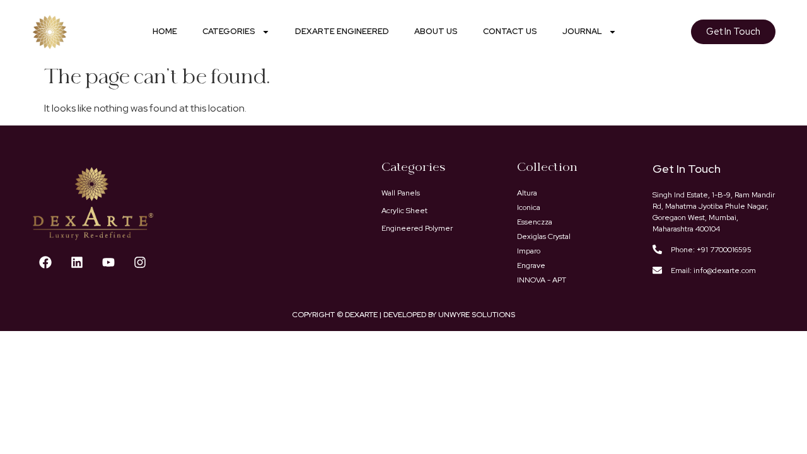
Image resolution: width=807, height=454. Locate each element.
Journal (582, 31)
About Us (436, 31)
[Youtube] (108, 262)
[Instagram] (140, 262)
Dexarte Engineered (342, 31)
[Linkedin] (77, 262)
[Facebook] (45, 262)
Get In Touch (687, 168)
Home (165, 31)
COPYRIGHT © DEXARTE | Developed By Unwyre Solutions (403, 315)
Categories (228, 31)
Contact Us (510, 31)
